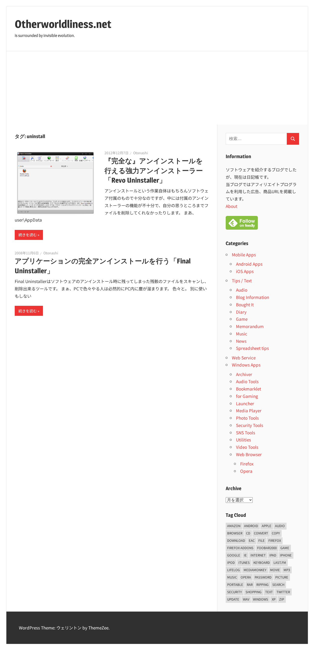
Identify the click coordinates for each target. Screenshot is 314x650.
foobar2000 (267, 547)
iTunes (244, 562)
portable (235, 584)
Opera (246, 471)
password (263, 577)
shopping (254, 592)
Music (241, 334)
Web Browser (249, 454)
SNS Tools (245, 432)
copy (276, 533)
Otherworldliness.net (63, 24)
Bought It (245, 304)
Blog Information (252, 297)
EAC (252, 540)
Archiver (244, 374)
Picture (281, 577)
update (233, 599)
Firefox (246, 464)
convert (261, 533)
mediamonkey (255, 569)
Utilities (243, 440)
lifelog (233, 569)
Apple (266, 525)
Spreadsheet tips (252, 348)
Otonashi (140, 152)
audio (280, 525)
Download (236, 540)
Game (242, 319)
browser (234, 533)
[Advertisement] (157, 88)
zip (281, 599)
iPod (231, 562)
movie (275, 569)
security (234, 592)
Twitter (283, 592)
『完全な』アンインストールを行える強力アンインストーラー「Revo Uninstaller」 (154, 170)
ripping (262, 584)
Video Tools (247, 447)
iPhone (286, 555)
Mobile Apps (244, 254)
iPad (272, 555)
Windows (260, 599)
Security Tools (249, 425)
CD (248, 533)
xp (273, 599)
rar (250, 584)
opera (246, 577)
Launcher (245, 403)
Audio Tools (247, 381)
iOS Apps (245, 271)
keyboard (261, 562)
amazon (233, 525)
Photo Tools (247, 418)
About (231, 206)
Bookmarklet (248, 389)
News (241, 341)
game (284, 547)
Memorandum (250, 326)
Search (278, 584)
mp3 (287, 569)
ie (245, 555)
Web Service (244, 358)
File (261, 540)
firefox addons (240, 547)
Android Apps (249, 264)
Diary (241, 312)
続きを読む (27, 234)
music (232, 577)
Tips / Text (242, 280)
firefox (274, 540)
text (269, 592)
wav (246, 599)
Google (233, 555)
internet (258, 555)
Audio (241, 290)
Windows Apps (246, 365)
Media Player (249, 410)
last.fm (280, 562)
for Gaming (247, 396)
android (251, 525)
